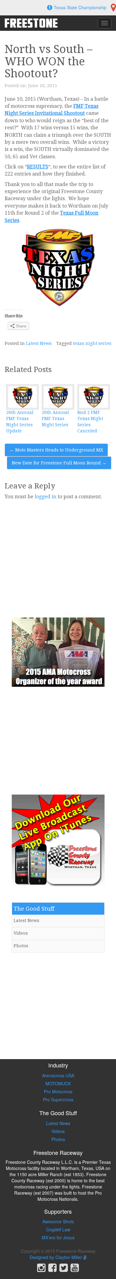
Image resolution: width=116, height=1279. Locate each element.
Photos (21, 945)
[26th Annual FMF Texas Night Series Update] (22, 397)
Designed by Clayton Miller (56, 1257)
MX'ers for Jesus (58, 1237)
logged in (45, 497)
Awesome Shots (58, 1221)
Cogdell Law (58, 1229)
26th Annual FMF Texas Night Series (55, 418)
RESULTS (37, 167)
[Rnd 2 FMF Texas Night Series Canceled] (93, 397)
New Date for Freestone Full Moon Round (59, 462)
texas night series (92, 343)
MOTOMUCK (58, 1083)
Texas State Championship (80, 7)
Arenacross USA (58, 1075)
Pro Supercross (58, 1099)
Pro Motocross (58, 1091)
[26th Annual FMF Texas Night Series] (58, 397)
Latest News (39, 343)
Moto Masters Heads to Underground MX (56, 449)
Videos (21, 933)
